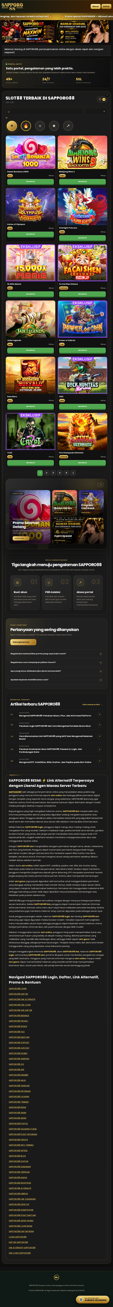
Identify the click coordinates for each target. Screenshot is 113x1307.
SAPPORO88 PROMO (18, 1021)
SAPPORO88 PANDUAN (19, 1085)
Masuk (95, 6)
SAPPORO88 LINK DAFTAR (20, 1010)
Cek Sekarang (60, 540)
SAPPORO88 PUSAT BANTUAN (22, 1215)
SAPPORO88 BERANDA (19, 1015)
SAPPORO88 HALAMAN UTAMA (23, 1129)
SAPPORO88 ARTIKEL (18, 1150)
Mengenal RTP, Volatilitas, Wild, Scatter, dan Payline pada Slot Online (55, 762)
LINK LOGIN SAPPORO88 (20, 1253)
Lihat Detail (59, 512)
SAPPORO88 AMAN (17, 1112)
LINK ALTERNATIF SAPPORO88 (22, 1247)
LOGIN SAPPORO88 (17, 1237)
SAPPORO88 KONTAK (18, 1161)
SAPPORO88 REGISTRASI (20, 1183)
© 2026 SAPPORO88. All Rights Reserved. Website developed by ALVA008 (56, 1290)
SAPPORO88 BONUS (18, 1026)
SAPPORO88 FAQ (17, 1031)
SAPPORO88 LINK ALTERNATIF (22, 999)
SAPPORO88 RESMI (17, 1107)
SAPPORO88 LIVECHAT (19, 1048)
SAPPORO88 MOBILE (18, 1053)
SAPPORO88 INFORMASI (20, 1091)
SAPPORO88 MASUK (18, 1177)
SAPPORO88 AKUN (17, 1080)
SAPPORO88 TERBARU (19, 1102)
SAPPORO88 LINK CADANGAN (22, 1199)
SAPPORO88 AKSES (17, 1118)
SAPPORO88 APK (16, 1069)
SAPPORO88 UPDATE (18, 1139)
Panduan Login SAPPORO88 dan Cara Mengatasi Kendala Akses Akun (55, 726)
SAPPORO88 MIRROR (18, 1193)
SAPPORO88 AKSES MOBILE (21, 1220)
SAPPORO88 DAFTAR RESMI (21, 1231)
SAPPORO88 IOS (16, 1064)
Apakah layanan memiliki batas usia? (56, 679)
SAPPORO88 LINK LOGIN (20, 1004)
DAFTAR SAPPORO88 (18, 1242)
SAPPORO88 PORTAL (18, 1123)
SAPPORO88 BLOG (17, 1156)
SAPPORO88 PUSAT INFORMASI (23, 1134)
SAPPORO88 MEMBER (18, 1075)
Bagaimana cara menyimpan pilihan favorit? (56, 662)
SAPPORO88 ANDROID (19, 1058)
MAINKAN (30, 181)
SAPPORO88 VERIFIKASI (19, 1172)
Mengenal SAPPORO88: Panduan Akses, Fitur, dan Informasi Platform (55, 715)
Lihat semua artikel (92, 704)
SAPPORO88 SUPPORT (19, 1042)
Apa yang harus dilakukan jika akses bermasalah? (56, 671)
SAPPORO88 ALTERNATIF (20, 1188)
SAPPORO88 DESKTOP (19, 1204)
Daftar (106, 6)
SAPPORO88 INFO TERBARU (21, 1145)
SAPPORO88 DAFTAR (18, 994)
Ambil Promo (21, 538)
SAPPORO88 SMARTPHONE (21, 1210)
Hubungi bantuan (23, 642)
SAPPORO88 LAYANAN (19, 1096)
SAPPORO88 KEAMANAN (20, 1166)
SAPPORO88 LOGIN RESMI (20, 1226)
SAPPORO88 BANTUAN (19, 1037)
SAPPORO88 (15, 792)
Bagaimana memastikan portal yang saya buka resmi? (56, 653)
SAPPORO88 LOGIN (17, 988)
